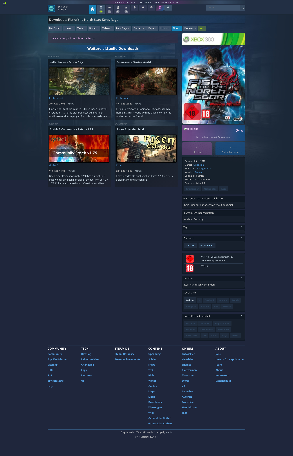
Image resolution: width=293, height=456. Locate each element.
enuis (169, 432)
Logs (84, 370)
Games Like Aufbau (160, 423)
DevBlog (86, 354)
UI (82, 380)
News (69, 28)
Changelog (87, 364)
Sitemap (53, 364)
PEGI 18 (204, 266)
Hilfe (50, 370)
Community (55, 354)
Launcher (187, 391)
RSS (50, 375)
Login (51, 386)
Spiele (152, 359)
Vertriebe (187, 359)
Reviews (190, 28)
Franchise (188, 402)
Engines (186, 364)
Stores (186, 380)
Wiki (202, 28)
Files (176, 28)
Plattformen (189, 370)
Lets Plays (122, 28)
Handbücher (189, 407)
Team (218, 364)
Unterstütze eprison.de (229, 359)
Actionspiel (198, 164)
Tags (184, 412)
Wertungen (155, 407)
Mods (164, 28)
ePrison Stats (56, 380)
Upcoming (154, 354)
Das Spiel (54, 28)
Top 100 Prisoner (58, 359)
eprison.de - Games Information (146, 2)
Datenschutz (223, 380)
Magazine (188, 375)
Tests (81, 28)
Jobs (218, 354)
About (219, 370)
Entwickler (188, 354)
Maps (152, 28)
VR (183, 386)
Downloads (155, 402)
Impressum (222, 375)
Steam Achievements (127, 359)
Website (190, 300)
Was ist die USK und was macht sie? (217, 256)
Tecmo (198, 172)
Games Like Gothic (159, 418)
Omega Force (204, 168)
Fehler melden (90, 359)
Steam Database (125, 354)
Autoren (187, 396)
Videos (107, 28)
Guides (139, 28)
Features (86, 375)
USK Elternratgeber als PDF (213, 260)
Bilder (93, 28)
